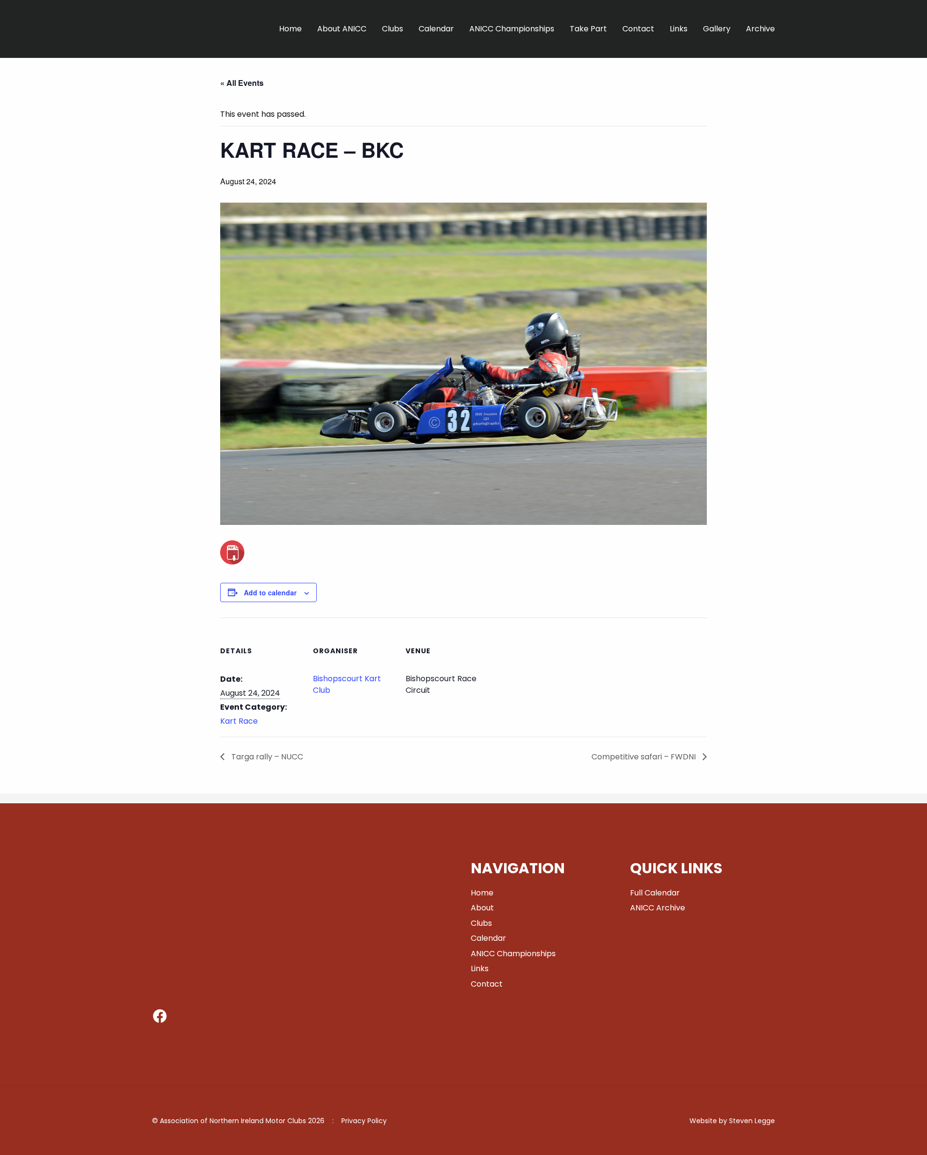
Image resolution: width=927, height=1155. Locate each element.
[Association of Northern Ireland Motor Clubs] (201, 52)
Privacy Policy (364, 1121)
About (482, 907)
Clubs (392, 28)
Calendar (436, 28)
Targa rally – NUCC (266, 756)
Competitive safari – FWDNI (644, 756)
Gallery (716, 28)
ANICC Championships (511, 28)
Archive (760, 28)
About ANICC (341, 28)
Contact (638, 28)
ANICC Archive (657, 907)
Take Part (588, 28)
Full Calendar (655, 892)
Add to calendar (270, 592)
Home (290, 28)
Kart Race (239, 721)
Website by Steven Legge (732, 1121)
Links (679, 28)
